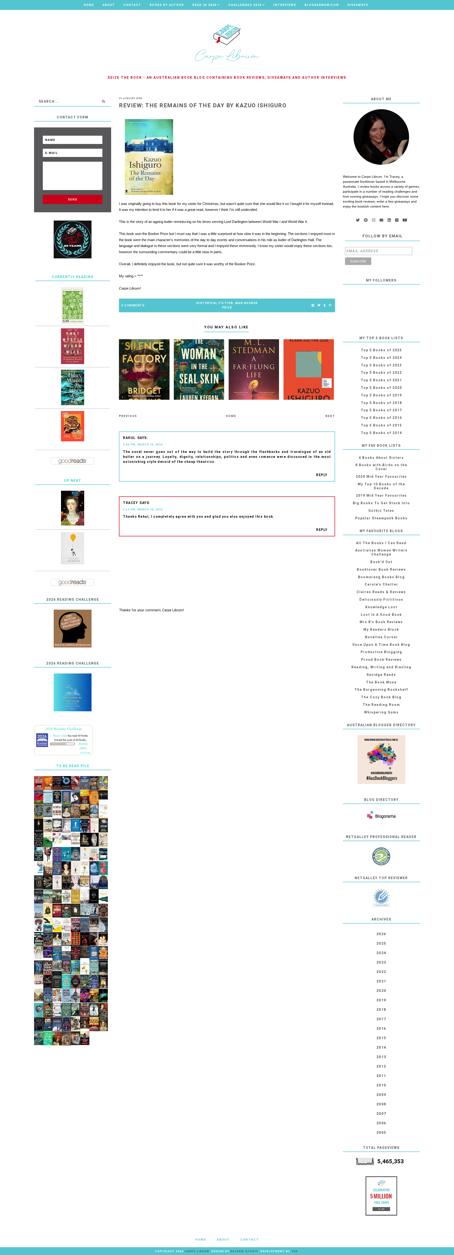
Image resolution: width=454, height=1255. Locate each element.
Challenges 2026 (245, 5)
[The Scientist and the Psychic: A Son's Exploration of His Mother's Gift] (66, 896)
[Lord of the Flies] (47, 854)
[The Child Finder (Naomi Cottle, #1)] (75, 967)
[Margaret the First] (72, 508)
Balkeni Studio (244, 1251)
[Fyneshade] (47, 982)
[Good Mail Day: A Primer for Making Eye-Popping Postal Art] (38, 979)
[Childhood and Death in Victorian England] (75, 1009)
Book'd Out (381, 562)
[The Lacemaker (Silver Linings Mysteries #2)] (66, 811)
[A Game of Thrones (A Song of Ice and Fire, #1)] (57, 953)
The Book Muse (381, 682)
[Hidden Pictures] (57, 783)
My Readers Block (381, 629)
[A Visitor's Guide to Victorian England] (38, 995)
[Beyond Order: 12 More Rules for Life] (57, 982)
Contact (132, 5)
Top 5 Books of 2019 (381, 395)
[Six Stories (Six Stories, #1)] (103, 897)
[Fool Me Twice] (47, 783)
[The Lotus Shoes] (47, 1010)
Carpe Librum (197, 1251)
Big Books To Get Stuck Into (381, 503)
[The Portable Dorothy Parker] (75, 797)
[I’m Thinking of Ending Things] (103, 967)
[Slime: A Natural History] (72, 305)
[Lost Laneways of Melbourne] (94, 854)
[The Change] (57, 911)
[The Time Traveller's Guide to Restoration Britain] (103, 840)
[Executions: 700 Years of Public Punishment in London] (75, 838)
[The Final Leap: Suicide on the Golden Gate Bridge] (103, 996)
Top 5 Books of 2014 (381, 433)
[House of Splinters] (47, 882)
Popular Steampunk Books (381, 518)
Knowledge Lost (381, 607)
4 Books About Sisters (381, 458)
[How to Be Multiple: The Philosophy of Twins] (103, 868)
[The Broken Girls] (94, 811)
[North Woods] (103, 953)
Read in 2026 (204, 5)
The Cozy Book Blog (381, 697)
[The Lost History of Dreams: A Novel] (66, 882)
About (109, 5)
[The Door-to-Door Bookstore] (84, 783)
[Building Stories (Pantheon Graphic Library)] (57, 995)
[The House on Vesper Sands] (94, 868)
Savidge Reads (381, 675)
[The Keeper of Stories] (94, 982)
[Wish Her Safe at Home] (75, 882)
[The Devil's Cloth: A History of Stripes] (57, 810)
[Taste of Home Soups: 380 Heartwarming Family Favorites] (84, 881)
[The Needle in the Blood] (103, 939)
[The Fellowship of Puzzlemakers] (66, 982)
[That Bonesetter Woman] (57, 854)
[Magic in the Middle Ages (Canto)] (66, 953)
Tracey (130, 503)
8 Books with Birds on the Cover (381, 467)
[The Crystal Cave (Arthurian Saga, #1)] (94, 996)
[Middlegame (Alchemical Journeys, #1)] (94, 840)
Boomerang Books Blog (381, 577)
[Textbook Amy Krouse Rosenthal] (38, 868)
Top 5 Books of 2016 (381, 418)
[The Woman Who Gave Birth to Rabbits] (84, 897)
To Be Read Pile (72, 766)
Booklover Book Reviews (381, 569)
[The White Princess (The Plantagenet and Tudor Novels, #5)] (38, 953)
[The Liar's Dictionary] (47, 840)
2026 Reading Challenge (63, 728)
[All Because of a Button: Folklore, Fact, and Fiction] (75, 1038)
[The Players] (75, 783)
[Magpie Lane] (94, 925)
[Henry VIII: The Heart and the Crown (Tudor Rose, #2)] (94, 797)
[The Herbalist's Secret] (47, 996)
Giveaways (357, 5)
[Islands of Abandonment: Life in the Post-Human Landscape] (38, 911)
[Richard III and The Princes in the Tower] (103, 1010)
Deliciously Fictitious (381, 599)
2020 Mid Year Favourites (381, 476)
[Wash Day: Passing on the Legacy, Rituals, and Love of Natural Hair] (66, 836)
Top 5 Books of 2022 (381, 372)
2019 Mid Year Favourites (381, 495)
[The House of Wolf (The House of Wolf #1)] (38, 967)
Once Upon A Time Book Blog (381, 645)
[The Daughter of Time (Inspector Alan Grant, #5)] (57, 939)
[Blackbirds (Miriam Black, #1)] (38, 924)
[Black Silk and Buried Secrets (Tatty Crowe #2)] (75, 1024)
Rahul (129, 438)
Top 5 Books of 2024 (381, 358)
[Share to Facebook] (313, 305)
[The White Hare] (47, 939)
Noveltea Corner (381, 637)
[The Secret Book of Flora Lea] (38, 811)
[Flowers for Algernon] (103, 811)
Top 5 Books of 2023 (381, 365)
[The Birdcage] (84, 982)
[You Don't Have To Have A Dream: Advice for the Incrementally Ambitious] (72, 548)
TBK (294, 1251)
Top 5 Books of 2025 (381, 350)
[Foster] (103, 854)
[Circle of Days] (84, 797)
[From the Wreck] (57, 1038)
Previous (128, 416)
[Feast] (84, 996)
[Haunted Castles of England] (38, 897)
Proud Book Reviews (381, 659)
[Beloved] (84, 967)
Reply (321, 475)
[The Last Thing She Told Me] (38, 854)
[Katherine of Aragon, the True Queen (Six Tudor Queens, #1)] (57, 868)
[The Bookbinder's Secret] (103, 911)
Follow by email (382, 236)
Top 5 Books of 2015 (381, 425)
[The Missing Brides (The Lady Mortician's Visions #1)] (103, 982)
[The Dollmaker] (38, 840)
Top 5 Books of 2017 (381, 410)
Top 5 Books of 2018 (381, 403)
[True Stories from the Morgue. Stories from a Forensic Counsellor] (57, 1024)
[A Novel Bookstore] (66, 797)
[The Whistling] (38, 826)
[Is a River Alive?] (47, 1038)
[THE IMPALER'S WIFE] (94, 939)
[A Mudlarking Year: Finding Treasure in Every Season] (47, 897)
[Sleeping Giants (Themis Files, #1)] (94, 897)
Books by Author (167, 5)
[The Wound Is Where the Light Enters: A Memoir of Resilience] (75, 868)
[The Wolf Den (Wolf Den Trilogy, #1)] (75, 939)
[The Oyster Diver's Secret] (38, 1010)
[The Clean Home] (66, 924)
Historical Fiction (214, 303)
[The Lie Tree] (94, 1010)
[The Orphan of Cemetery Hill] (84, 1038)
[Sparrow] (94, 967)
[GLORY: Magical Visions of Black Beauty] (84, 1023)
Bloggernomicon (322, 5)
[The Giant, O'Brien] (84, 811)
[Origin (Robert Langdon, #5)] (75, 925)
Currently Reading (73, 277)
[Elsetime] (47, 826)
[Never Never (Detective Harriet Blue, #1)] (94, 1024)
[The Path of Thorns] (57, 1010)
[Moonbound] (38, 797)
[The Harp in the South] (66, 1038)
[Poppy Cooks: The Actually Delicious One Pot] (72, 426)
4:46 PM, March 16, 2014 (143, 444)
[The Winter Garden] (84, 826)
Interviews (285, 5)
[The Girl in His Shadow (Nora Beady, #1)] (75, 996)
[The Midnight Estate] (94, 783)
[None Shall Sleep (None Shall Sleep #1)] (66, 996)
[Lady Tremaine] (84, 840)
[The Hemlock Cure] (75, 953)
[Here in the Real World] (75, 910)
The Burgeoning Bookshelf (381, 689)
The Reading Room (381, 705)
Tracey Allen (60, 735)
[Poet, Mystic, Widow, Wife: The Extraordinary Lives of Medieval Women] (72, 346)
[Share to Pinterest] (330, 305)
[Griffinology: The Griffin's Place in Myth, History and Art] (47, 810)
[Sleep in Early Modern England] (47, 1024)
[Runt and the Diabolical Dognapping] (94, 953)
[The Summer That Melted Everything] (47, 967)
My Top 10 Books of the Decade (381, 486)
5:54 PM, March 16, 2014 (143, 509)
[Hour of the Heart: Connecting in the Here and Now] (84, 868)
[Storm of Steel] (84, 911)
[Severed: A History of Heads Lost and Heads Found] (66, 939)
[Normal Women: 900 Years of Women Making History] (103, 1024)
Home (89, 5)
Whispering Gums (381, 712)
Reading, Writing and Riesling (381, 667)
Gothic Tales (381, 510)
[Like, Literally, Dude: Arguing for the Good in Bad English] (57, 925)
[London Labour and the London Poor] (57, 967)
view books (85, 752)
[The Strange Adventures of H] (75, 982)
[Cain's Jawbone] (103, 783)
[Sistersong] (94, 911)
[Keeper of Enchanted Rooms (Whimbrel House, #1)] (75, 854)
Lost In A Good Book (381, 615)
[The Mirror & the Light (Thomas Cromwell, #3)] (72, 387)
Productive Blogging (381, 652)
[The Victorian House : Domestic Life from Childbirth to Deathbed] (47, 868)
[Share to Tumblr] (325, 305)
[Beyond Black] (66, 783)
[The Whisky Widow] (84, 925)
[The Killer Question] (38, 783)
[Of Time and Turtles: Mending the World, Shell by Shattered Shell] (47, 911)
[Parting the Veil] (38, 1038)
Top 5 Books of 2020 (381, 388)
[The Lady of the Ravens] (66, 1024)
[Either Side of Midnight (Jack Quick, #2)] (38, 939)
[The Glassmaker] (75, 811)
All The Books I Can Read (381, 543)
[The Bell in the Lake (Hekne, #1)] (103, 882)
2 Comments (132, 305)
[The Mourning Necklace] (84, 1010)
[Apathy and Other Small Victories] (75, 825)
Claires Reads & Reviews (381, 592)
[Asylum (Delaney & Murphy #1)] (103, 826)
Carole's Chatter (381, 584)
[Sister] (66, 826)
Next (330, 416)
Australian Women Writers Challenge (381, 552)
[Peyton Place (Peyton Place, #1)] (94, 882)
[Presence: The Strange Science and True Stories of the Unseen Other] (103, 925)
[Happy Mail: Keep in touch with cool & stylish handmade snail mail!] (57, 838)
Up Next (72, 480)
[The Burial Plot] (66, 911)
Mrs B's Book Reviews (381, 622)
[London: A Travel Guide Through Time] (47, 797)
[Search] (103, 101)
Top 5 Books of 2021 (381, 380)
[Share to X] (319, 305)
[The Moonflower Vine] (66, 967)
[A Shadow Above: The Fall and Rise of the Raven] (47, 925)
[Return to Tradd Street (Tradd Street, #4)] (57, 896)
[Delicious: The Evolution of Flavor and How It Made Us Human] (75, 897)
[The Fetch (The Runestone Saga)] (84, 939)
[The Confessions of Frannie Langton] (66, 1010)
